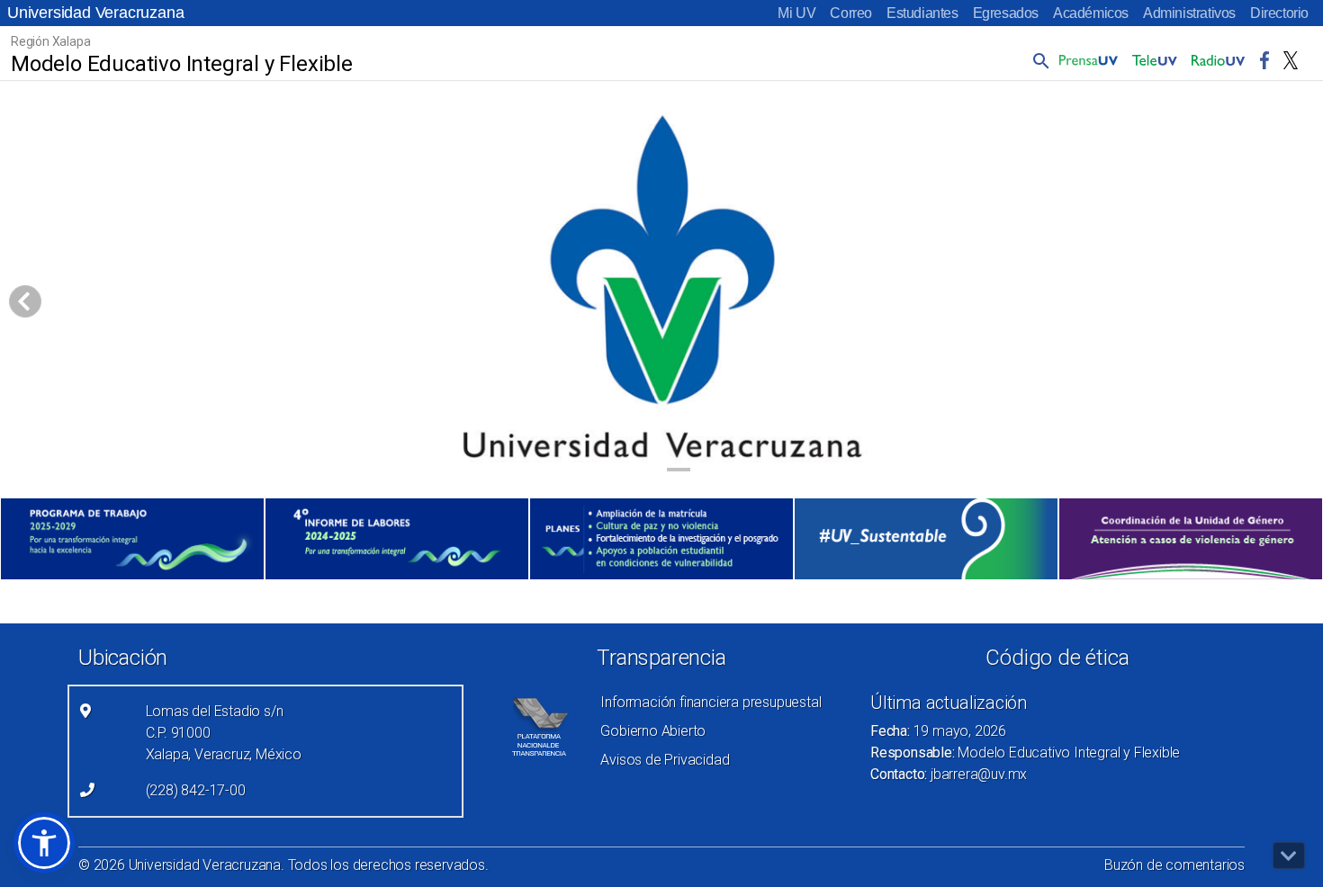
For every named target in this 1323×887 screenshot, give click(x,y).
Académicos (1091, 13)
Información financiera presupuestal (710, 702)
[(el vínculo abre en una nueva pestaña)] (132, 538)
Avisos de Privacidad (664, 759)
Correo (851, 13)
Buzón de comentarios (1174, 865)
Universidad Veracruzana (95, 13)
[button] (1037, 60)
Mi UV (796, 13)
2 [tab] (679, 472)
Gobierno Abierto (653, 730)
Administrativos (1189, 13)
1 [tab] (645, 472)
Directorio (1279, 13)
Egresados (1006, 13)
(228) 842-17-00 (196, 790)
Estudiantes (922, 13)
